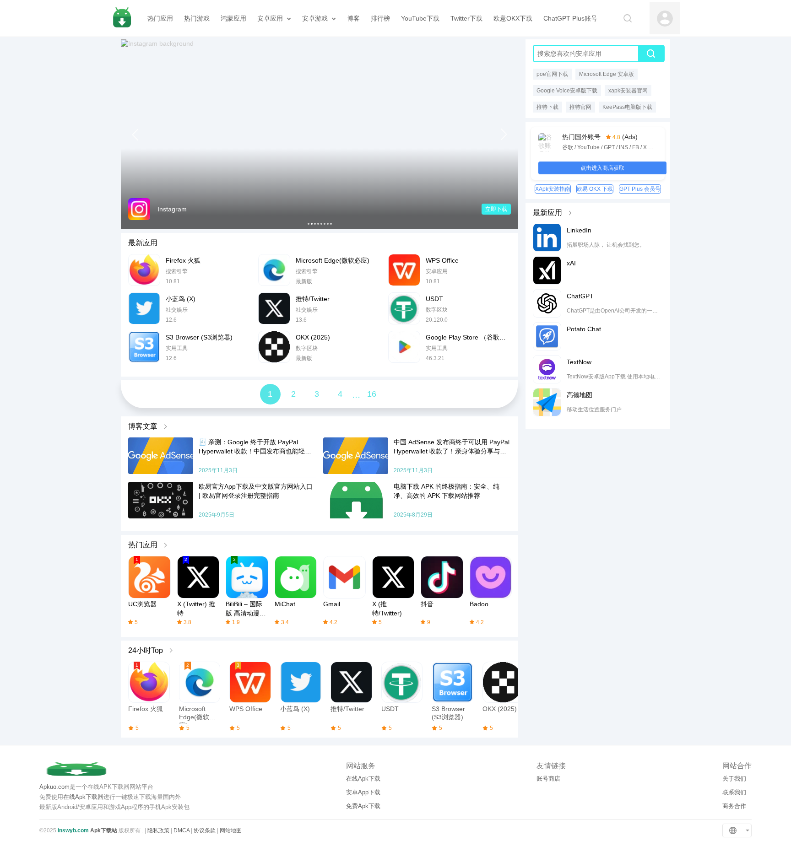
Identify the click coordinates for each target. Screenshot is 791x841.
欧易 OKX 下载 (595, 189)
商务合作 (734, 806)
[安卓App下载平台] (122, 18)
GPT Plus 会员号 (640, 189)
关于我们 (734, 778)
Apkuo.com (54, 786)
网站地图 (231, 830)
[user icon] (665, 19)
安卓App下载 (363, 792)
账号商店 (548, 778)
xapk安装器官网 (628, 90)
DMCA (181, 830)
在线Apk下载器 (83, 796)
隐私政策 (158, 830)
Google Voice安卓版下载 (566, 90)
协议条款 (205, 830)
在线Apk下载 (363, 778)
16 (371, 394)
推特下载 (547, 107)
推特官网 (580, 107)
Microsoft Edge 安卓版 (606, 74)
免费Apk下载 (363, 806)
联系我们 (734, 792)
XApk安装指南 (552, 189)
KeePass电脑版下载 (627, 107)
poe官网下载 (552, 74)
